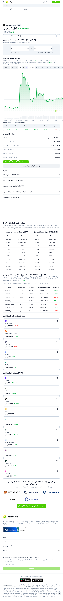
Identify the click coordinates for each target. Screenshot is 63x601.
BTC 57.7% (44, 9)
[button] (31, 166)
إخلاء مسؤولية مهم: (7, 585)
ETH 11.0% (50, 9)
